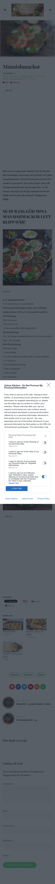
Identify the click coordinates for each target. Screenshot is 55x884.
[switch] (44, 442)
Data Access (27, 498)
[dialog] (27, 442)
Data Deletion (12, 498)
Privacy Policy (43, 498)
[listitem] (27, 436)
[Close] (49, 385)
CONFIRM (16, 488)
